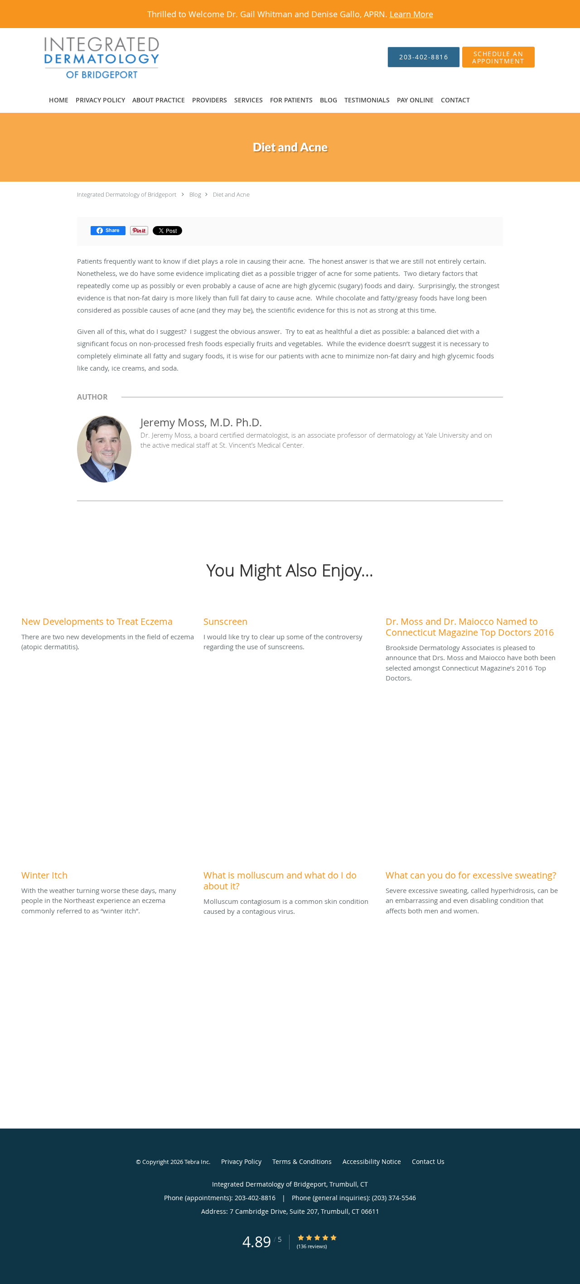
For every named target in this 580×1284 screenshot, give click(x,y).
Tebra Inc (196, 1162)
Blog (195, 194)
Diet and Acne (231, 194)
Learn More (411, 14)
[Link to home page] (88, 57)
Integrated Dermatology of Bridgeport (126, 194)
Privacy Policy (241, 1161)
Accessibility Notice (372, 1161)
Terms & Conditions (302, 1161)
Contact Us (428, 1161)
